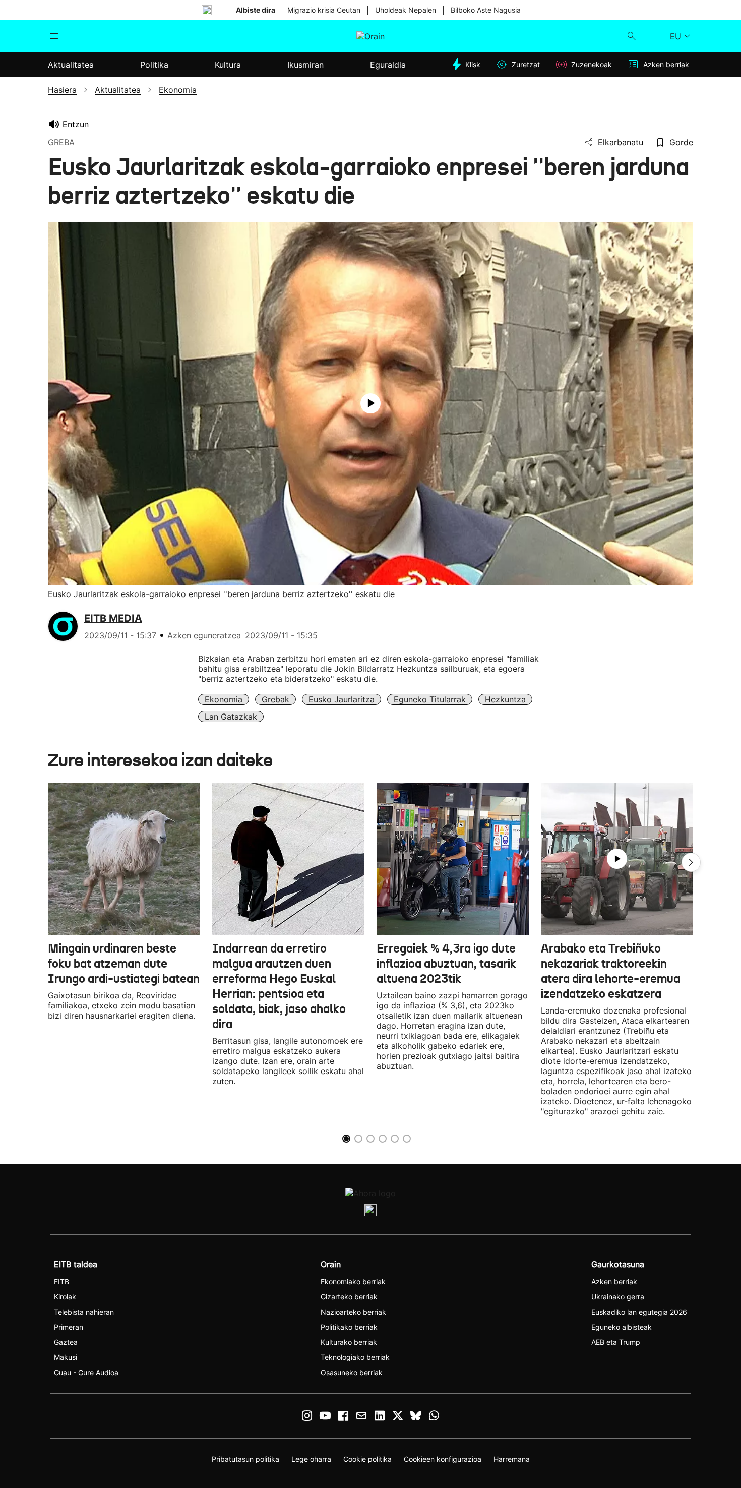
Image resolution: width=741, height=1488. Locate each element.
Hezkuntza (505, 699)
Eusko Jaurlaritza (341, 699)
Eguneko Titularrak (430, 699)
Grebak (275, 699)
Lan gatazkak (231, 716)
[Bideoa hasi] (370, 403)
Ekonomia (223, 699)
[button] (691, 862)
